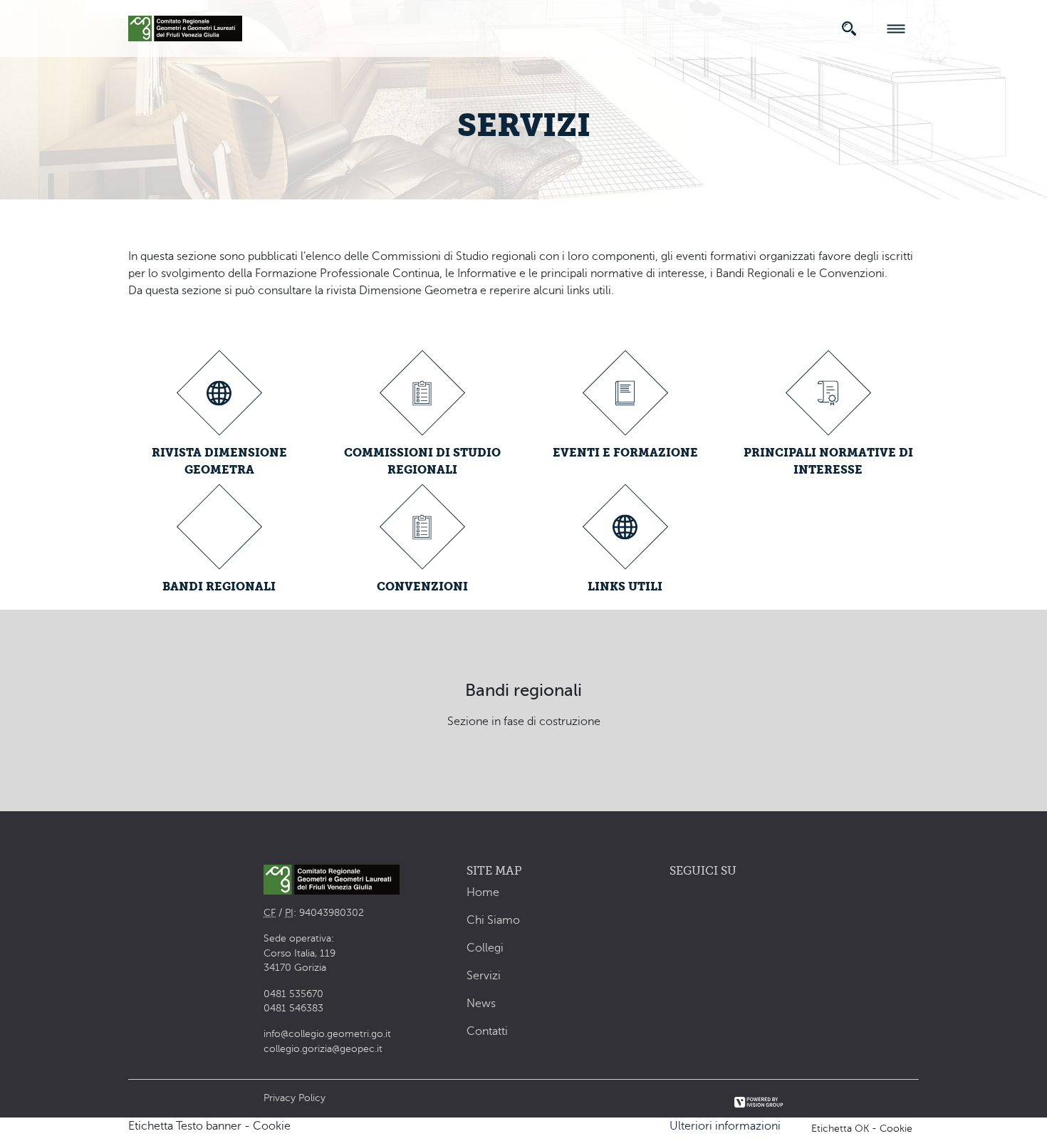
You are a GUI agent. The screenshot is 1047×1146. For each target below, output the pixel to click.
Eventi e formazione (625, 452)
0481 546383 (293, 1008)
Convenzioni (422, 586)
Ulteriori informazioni (725, 1126)
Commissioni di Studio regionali (422, 461)
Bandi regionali (219, 586)
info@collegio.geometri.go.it (327, 1033)
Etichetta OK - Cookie (861, 1128)
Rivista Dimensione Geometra (219, 461)
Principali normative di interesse (828, 461)
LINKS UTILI (625, 586)
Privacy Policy (294, 1098)
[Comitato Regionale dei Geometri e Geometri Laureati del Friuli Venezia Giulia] (185, 26)
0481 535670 (293, 994)
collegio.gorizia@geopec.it (323, 1048)
